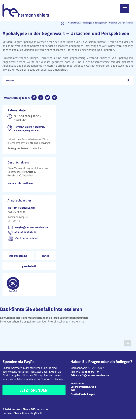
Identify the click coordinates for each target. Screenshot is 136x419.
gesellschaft (29, 266)
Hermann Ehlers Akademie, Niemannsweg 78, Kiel (29, 128)
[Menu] (124, 8)
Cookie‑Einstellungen (82, 394)
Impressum (77, 383)
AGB (72, 390)
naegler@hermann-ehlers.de (31, 227)
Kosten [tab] (10, 80)
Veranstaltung (74, 22)
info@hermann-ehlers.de (94, 375)
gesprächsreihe (18, 256)
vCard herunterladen (26, 238)
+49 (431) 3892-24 (25, 232)
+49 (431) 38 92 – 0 (87, 372)
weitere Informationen (20, 183)
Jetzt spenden (34, 390)
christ (45, 256)
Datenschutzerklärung (83, 387)
